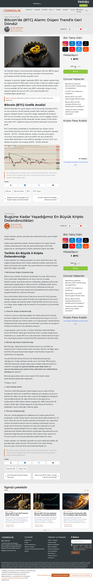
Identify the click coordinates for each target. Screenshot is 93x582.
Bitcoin (8, 191)
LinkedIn (72, 44)
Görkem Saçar (10, 524)
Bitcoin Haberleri (52, 546)
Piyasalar (37, 9)
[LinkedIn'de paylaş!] (24, 185)
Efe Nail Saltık (16, 224)
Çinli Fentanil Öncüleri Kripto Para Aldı (17, 476)
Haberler (29, 9)
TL (75, 67)
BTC (28, 191)
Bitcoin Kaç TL (52, 553)
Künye (26, 542)
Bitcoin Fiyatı (19, 191)
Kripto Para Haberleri (53, 544)
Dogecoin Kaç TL (52, 555)
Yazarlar (65, 9)
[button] (85, 490)
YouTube (72, 50)
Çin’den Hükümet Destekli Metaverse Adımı (47, 199)
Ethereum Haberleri (53, 549)
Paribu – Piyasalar (52, 540)
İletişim (27, 551)
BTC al (75, 71)
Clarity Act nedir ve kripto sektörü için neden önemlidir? (74, 112)
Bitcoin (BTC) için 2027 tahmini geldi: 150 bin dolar (75, 98)
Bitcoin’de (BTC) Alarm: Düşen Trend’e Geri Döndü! (46, 476)
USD (78, 67)
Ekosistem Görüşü (80, 10)
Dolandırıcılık (10, 469)
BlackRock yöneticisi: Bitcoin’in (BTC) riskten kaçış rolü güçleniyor (29, 99)
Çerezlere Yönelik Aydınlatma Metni (34, 549)
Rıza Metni (89, 548)
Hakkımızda (28, 540)
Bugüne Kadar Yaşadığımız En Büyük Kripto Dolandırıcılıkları (18, 199)
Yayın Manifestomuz (30, 544)
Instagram (65, 44)
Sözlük (72, 9)
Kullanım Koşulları (29, 546)
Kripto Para (22, 469)
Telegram (78, 50)
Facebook (79, 44)
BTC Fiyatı (37, 191)
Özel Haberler (9, 214)
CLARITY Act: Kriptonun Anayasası (74, 92)
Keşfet (58, 9)
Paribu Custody (52, 542)
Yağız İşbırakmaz (17, 28)
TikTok (85, 44)
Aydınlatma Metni (80, 547)
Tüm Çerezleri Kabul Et (60, 575)
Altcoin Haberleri (52, 551)
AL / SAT (83, 5)
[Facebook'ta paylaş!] (39, 185)
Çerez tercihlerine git (44, 575)
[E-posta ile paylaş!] (53, 185)
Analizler (44, 9)
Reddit (85, 50)
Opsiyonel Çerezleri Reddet (81, 575)
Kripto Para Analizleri (12, 17)
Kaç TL (51, 9)
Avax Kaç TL (51, 557)
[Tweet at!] (10, 185)
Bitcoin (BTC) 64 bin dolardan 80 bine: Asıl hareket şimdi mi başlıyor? (74, 104)
